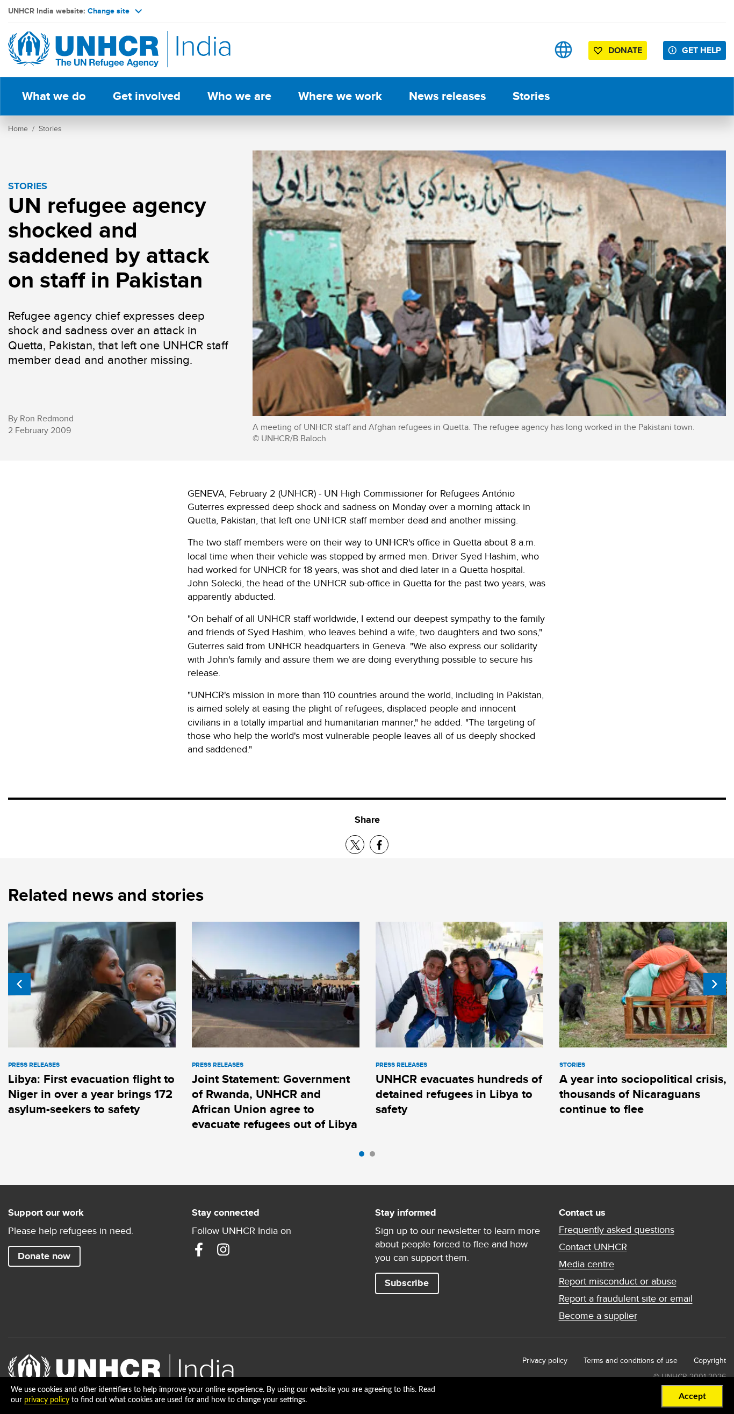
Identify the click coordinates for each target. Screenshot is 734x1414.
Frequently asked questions (616, 1230)
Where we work (340, 96)
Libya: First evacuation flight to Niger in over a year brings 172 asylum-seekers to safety (91, 1094)
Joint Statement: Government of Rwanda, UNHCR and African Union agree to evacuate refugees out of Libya (274, 1101)
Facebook (199, 1250)
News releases (447, 96)
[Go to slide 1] (364, 1156)
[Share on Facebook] (379, 844)
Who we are (239, 96)
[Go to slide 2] (375, 1156)
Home (18, 128)
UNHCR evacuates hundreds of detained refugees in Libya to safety (459, 1094)
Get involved (147, 96)
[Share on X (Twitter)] (355, 844)
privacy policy (46, 1400)
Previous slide (19, 984)
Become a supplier (598, 1316)
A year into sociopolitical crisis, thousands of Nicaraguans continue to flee (642, 1094)
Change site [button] (108, 10)
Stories (531, 96)
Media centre (586, 1264)
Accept (692, 1396)
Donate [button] (625, 50)
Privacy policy (544, 1360)
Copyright (710, 1360)
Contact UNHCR (593, 1247)
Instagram (224, 1250)
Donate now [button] (44, 1256)
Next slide (714, 984)
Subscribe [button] (407, 1283)
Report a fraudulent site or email (626, 1298)
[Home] (83, 50)
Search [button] (529, 50)
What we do (54, 96)
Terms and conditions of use (631, 1360)
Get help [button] (701, 50)
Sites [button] (563, 50)
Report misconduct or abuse (618, 1281)
